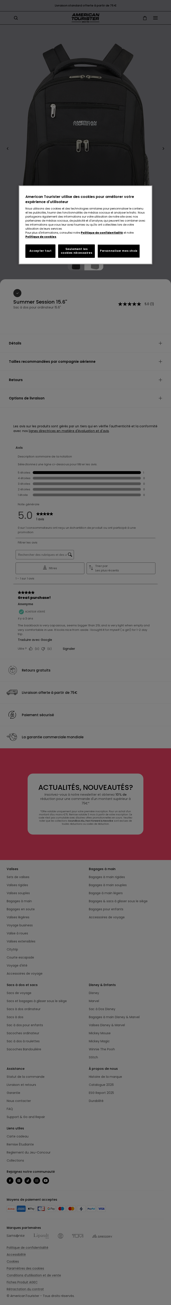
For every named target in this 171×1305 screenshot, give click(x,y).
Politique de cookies (40, 237)
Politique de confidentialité (102, 233)
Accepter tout (40, 251)
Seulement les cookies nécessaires (76, 251)
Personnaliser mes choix (118, 251)
